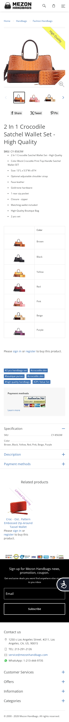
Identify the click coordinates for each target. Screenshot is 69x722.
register (31, 351)
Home (7, 21)
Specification (13, 429)
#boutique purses (14, 376)
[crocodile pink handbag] (34, 97)
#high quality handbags (17, 381)
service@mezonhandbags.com (28, 655)
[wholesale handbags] (16, 6)
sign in (17, 351)
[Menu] (63, 5)
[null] (16, 113)
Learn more (14, 410)
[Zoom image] (62, 85)
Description (12, 454)
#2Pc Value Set (41, 381)
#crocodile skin (39, 370)
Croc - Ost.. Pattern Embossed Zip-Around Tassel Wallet (18, 523)
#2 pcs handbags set (16, 370)
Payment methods (17, 464)
